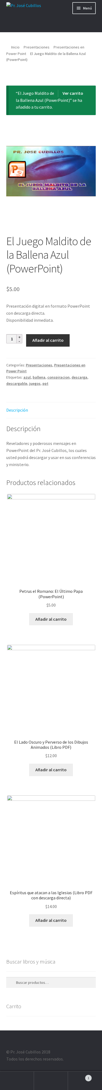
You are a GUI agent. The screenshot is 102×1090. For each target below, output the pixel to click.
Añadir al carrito (48, 340)
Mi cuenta (17, 1081)
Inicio (15, 47)
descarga (79, 377)
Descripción (17, 410)
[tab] (51, 410)
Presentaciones (37, 47)
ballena (39, 377)
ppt (45, 383)
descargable (16, 383)
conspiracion (58, 377)
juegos (35, 383)
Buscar (51, 1081)
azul (27, 377)
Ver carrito (73, 93)
